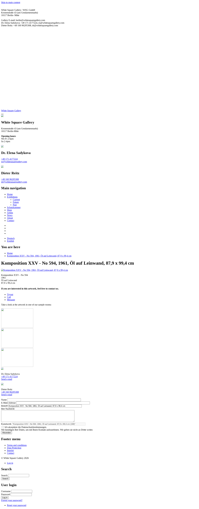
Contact (10, 220)
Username (5, 491)
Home (10, 194)
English (10, 241)
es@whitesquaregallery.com (14, 161)
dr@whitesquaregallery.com (14, 182)
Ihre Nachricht (7, 409)
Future (16, 202)
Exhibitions (12, 197)
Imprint (10, 450)
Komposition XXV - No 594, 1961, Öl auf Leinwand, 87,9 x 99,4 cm (39, 256)
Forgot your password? (11, 500)
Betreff (4, 406)
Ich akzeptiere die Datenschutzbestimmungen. (26, 427)
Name (4, 399)
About (10, 218)
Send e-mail (6, 379)
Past (15, 205)
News (9, 215)
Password (5, 494)
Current (16, 199)
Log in (10, 463)
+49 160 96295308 (10, 179)
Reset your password (16, 505)
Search (4, 475)
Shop (9, 210)
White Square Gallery (11, 110)
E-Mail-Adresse (8, 403)
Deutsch (11, 238)
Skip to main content (10, 2)
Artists (10, 212)
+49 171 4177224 (9, 159)
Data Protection (14, 448)
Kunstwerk (6, 424)
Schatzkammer (14, 207)
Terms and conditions (17, 445)
